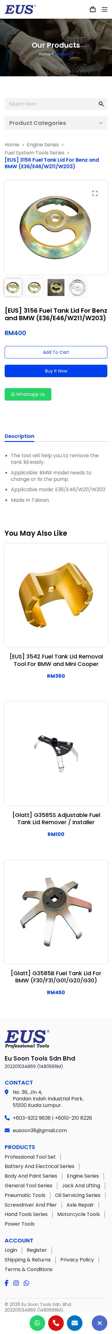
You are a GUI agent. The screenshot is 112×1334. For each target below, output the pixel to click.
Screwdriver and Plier (31, 1204)
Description (19, 436)
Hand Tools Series (26, 1214)
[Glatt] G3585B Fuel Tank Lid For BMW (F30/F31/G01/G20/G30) (56, 976)
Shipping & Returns (28, 1259)
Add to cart (56, 352)
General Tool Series (28, 1185)
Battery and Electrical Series (39, 1166)
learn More (35, 636)
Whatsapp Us (30, 394)
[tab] (19, 437)
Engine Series (83, 1176)
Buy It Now (56, 371)
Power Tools (20, 1223)
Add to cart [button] (76, 636)
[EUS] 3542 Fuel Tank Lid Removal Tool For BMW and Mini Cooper (56, 660)
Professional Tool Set (30, 1157)
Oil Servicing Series (77, 1195)
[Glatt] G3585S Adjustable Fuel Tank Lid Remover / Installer (56, 818)
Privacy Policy (77, 1259)
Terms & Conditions (29, 1269)
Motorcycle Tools (78, 1214)
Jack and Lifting (81, 1185)
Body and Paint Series (31, 1176)
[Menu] (104, 9)
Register (37, 1250)
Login (11, 1250)
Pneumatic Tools (25, 1195)
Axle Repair (80, 1204)
